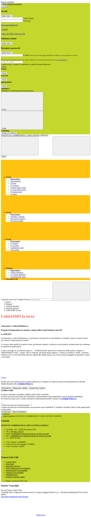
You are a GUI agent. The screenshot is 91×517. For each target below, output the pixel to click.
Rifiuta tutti (20, 388)
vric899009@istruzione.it (30, 434)
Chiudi (4, 73)
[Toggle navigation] (19, 145)
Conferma (12, 133)
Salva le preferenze (19, 412)
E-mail (25, 55)
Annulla (4, 133)
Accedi (4, 6)
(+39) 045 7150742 (16, 432)
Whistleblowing (12, 475)
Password (27, 21)
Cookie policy (11, 462)
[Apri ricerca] (71, 145)
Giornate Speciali (12, 308)
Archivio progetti (12, 306)
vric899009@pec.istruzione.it (30, 436)
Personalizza (6, 388)
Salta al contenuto (7, 2)
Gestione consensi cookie (15, 477)
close (4, 156)
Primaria (9, 304)
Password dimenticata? (9, 25)
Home (8, 302)
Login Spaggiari (62, 60)
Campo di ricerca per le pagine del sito (15, 299)
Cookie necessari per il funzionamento (15, 405)
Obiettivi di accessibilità (14, 473)
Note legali (10, 464)
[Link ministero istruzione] (11, 4)
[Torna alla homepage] (45, 135)
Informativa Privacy (13, 466)
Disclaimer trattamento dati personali (14, 497)
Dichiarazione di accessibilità (16, 470)
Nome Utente (28, 18)
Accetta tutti (37, 388)
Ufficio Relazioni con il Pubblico (18, 468)
